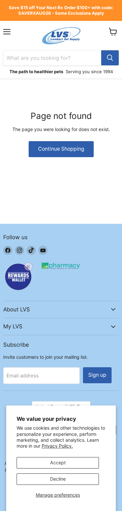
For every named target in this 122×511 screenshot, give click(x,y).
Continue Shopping (61, 149)
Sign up (97, 375)
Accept (58, 462)
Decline (58, 479)
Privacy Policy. (57, 446)
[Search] (110, 57)
